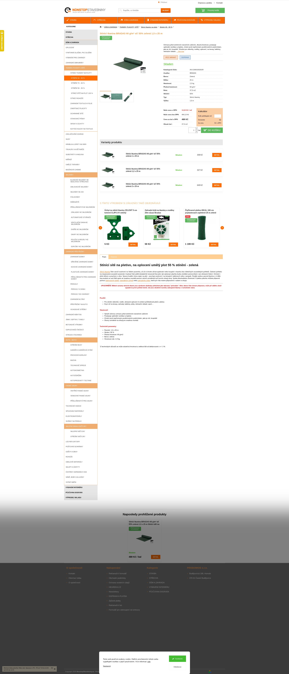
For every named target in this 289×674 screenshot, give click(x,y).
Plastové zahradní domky (82, 272)
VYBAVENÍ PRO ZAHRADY (75, 58)
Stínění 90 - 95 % (78, 88)
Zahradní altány (77, 299)
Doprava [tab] (114, 257)
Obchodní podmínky (117, 578)
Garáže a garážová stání (81, 350)
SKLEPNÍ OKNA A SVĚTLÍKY (76, 426)
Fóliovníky (75, 197)
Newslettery (114, 592)
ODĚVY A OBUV (71, 452)
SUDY (68, 139)
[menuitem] (77, 20)
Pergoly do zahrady (80, 294)
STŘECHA (69, 37)
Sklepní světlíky (77, 431)
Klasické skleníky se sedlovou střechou (79, 181)
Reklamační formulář (118, 573)
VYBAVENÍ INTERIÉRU (74, 487)
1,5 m (192, 101)
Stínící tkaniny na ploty (81, 73)
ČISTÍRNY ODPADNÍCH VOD (76, 472)
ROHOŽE (69, 457)
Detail (217, 155)
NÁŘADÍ (69, 159)
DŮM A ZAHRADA (72, 42)
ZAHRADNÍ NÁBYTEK (74, 314)
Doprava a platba (205, 3)
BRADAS (193, 73)
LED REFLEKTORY (73, 441)
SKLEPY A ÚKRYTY (73, 467)
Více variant (170, 57)
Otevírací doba (75, 578)
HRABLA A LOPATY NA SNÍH (76, 144)
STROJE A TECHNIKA (74, 335)
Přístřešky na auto (79, 304)
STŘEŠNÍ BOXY (76, 345)
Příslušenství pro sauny (81, 401)
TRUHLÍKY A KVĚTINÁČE (75, 149)
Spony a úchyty (77, 124)
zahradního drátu (144, 280)
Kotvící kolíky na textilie (81, 129)
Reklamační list (115, 605)
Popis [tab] (104, 257)
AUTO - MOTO (71, 340)
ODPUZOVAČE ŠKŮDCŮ (75, 330)
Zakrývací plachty (78, 108)
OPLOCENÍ (70, 47)
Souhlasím (179, 659)
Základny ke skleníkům (81, 212)
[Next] (222, 227)
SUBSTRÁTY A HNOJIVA (75, 154)
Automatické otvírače (81, 217)
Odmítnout (177, 667)
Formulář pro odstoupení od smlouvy (124, 610)
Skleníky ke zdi (77, 192)
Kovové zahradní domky (81, 267)
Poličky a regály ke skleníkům (79, 240)
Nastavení (107, 666)
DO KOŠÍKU (214, 130)
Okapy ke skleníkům (79, 234)
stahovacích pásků (112, 280)
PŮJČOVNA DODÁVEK (74, 492)
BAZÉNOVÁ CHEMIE (73, 170)
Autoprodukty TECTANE (80, 380)
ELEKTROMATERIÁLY (74, 416)
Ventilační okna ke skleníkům (79, 223)
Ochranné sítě (76, 113)
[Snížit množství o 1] (196, 131)
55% (191, 94)
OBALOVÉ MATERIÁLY (74, 462)
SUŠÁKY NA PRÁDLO (73, 421)
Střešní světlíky (77, 436)
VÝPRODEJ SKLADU (73, 497)
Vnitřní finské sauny (79, 391)
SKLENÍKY (69, 175)
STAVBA (69, 32)
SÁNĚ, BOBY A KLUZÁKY (75, 477)
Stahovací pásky (77, 119)
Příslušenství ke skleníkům (82, 207)
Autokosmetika (77, 370)
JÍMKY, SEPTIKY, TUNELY (75, 319)
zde (149, 662)
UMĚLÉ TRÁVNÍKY (72, 164)
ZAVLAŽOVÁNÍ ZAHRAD (74, 134)
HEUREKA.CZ (115, 587)
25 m (191, 80)
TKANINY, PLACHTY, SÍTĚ (75, 68)
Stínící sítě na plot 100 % (82, 93)
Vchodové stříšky (78, 309)
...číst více (180, 51)
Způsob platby (115, 601)
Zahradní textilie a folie (81, 103)
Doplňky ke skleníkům (81, 246)
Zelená (192, 76)
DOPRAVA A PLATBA (118, 596)
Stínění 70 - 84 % (78, 83)
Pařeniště (74, 202)
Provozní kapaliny (78, 355)
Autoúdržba (75, 375)
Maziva (73, 360)
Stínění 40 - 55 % (78, 78)
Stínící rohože (76, 98)
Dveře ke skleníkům (79, 229)
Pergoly (74, 284)
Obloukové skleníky (79, 187)
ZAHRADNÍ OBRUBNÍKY (74, 63)
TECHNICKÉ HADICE (73, 406)
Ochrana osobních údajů (119, 583)
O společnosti (74, 583)
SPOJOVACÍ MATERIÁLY (75, 411)
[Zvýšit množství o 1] (196, 129)
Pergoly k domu (78, 289)
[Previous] (100, 227)
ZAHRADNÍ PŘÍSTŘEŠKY (75, 251)
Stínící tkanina (105, 272)
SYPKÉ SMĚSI (71, 482)
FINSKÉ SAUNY (71, 386)
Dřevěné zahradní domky (82, 262)
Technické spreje (78, 365)
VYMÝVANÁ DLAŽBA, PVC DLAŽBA (79, 53)
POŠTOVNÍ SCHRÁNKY (74, 446)
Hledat (165, 10)
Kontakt (219, 3)
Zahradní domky (77, 257)
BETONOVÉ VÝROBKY (74, 325)
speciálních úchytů (126, 280)
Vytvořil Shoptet (218, 671)
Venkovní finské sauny (80, 396)
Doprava (185, 57)
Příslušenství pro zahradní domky (83, 278)
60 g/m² (192, 87)
